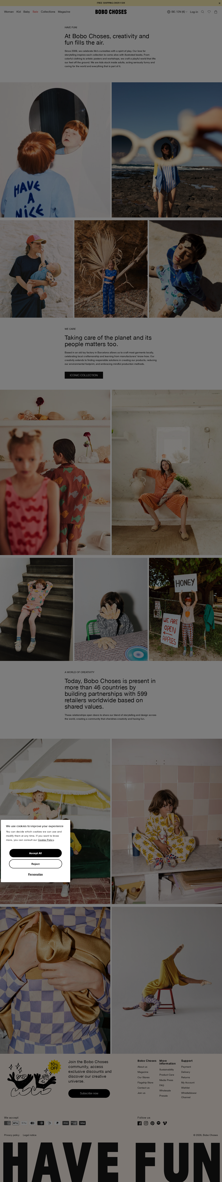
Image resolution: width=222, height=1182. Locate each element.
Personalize (35, 874)
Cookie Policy (46, 840)
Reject (35, 863)
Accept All (35, 853)
